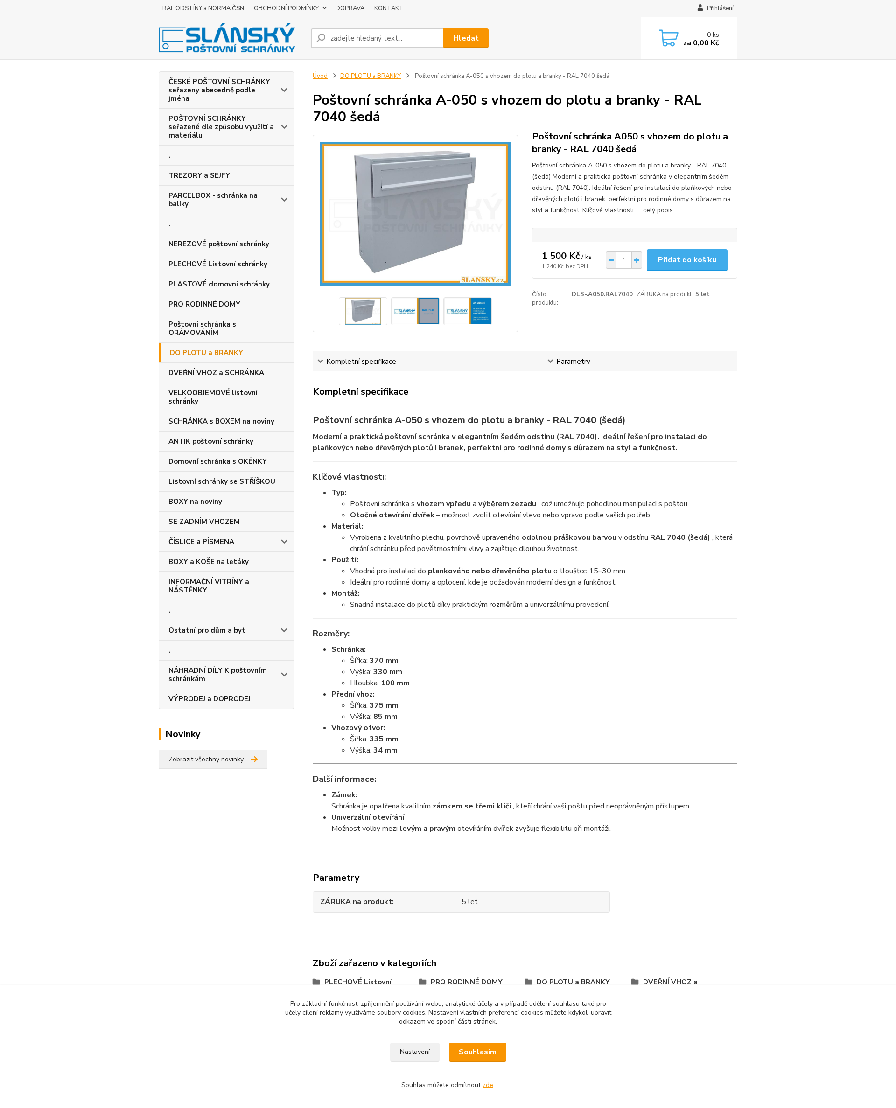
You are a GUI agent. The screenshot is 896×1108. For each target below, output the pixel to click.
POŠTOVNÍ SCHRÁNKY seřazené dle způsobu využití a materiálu (221, 127)
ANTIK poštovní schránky (210, 441)
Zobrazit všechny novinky (206, 759)
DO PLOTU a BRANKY (206, 352)
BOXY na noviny (195, 501)
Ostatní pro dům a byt (206, 630)
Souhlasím (478, 1052)
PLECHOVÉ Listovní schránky (217, 264)
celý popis (658, 210)
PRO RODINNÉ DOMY (204, 304)
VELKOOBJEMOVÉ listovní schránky (213, 397)
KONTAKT (389, 8)
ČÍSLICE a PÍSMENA (201, 541)
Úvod (320, 76)
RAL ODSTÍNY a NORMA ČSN (203, 8)
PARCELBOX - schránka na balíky (213, 200)
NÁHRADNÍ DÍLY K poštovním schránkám (217, 674)
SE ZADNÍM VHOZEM (204, 521)
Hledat (466, 38)
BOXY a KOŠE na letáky (208, 561)
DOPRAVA (350, 8)
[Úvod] (231, 38)
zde (488, 1084)
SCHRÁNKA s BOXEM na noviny (221, 421)
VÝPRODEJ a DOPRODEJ (209, 699)
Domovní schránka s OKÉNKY (217, 461)
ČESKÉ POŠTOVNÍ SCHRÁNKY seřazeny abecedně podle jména (219, 90)
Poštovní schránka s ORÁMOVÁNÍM (202, 328)
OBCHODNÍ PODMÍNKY (286, 8)
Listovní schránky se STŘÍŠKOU (221, 481)
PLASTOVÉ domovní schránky (219, 284)
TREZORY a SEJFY (199, 175)
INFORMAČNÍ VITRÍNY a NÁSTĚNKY (208, 586)
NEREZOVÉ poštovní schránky (218, 244)
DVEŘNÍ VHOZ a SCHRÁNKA (216, 372)
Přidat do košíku (687, 260)
